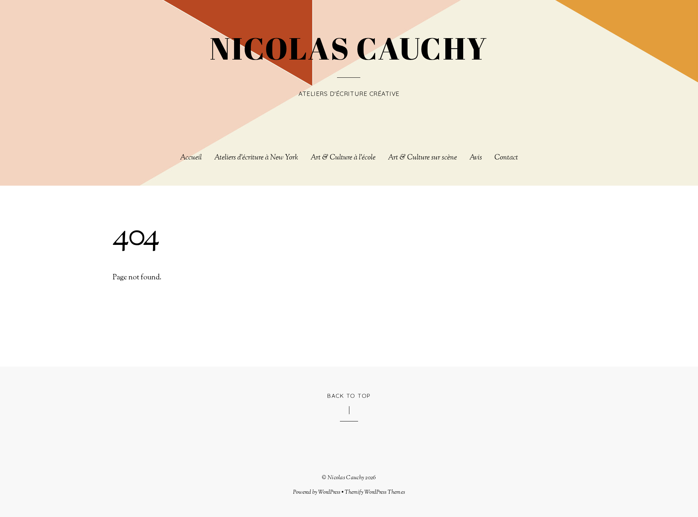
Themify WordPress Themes (375, 492)
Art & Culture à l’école (343, 158)
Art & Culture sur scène (422, 158)
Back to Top (349, 395)
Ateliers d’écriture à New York (256, 158)
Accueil (191, 158)
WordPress (329, 492)
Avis (475, 158)
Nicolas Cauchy (346, 478)
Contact (506, 158)
